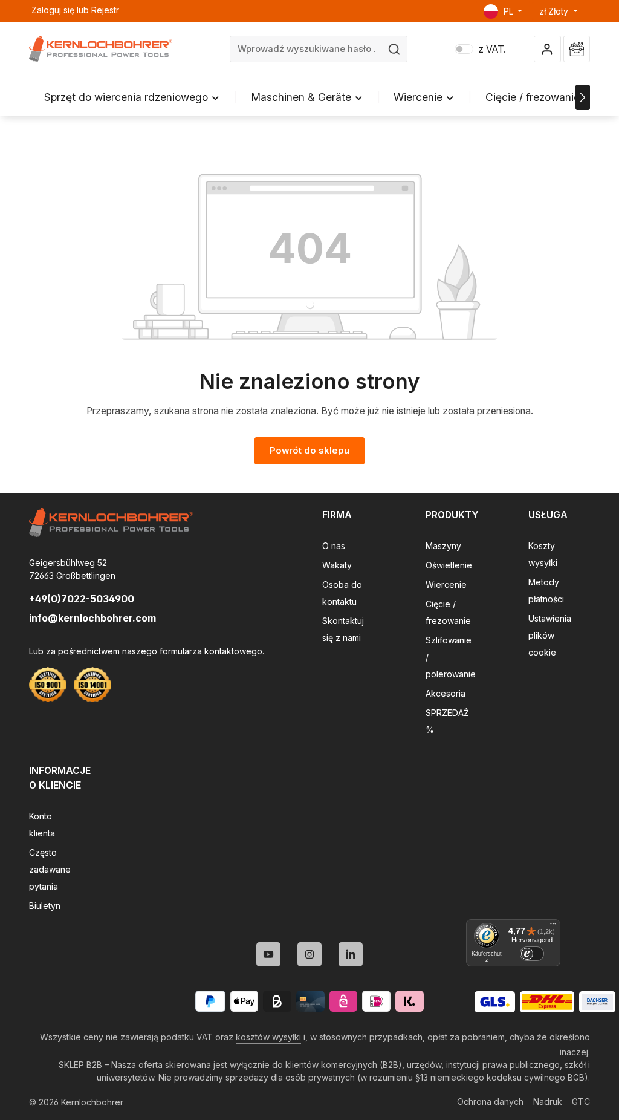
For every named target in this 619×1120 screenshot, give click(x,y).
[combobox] (306, 49)
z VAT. (480, 49)
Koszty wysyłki (542, 554)
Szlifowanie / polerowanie (451, 657)
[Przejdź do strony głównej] (100, 49)
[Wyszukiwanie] (394, 49)
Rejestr (105, 10)
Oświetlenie (449, 565)
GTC (581, 1101)
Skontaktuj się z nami (343, 629)
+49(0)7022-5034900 (81, 599)
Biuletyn (44, 905)
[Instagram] (309, 954)
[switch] (532, 953)
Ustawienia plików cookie (549, 635)
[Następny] (582, 97)
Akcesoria (445, 693)
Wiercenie (446, 584)
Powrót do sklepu (309, 450)
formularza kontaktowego (211, 651)
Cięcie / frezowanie (448, 612)
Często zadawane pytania (50, 869)
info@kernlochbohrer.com (92, 618)
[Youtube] (268, 954)
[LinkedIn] (351, 954)
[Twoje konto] (547, 49)
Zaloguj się (52, 10)
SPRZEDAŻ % (447, 721)
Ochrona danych (490, 1101)
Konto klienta (42, 824)
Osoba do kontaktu (342, 593)
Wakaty (337, 565)
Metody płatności (546, 590)
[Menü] (553, 926)
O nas (333, 546)
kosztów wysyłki (268, 1037)
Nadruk (547, 1101)
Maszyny (443, 546)
